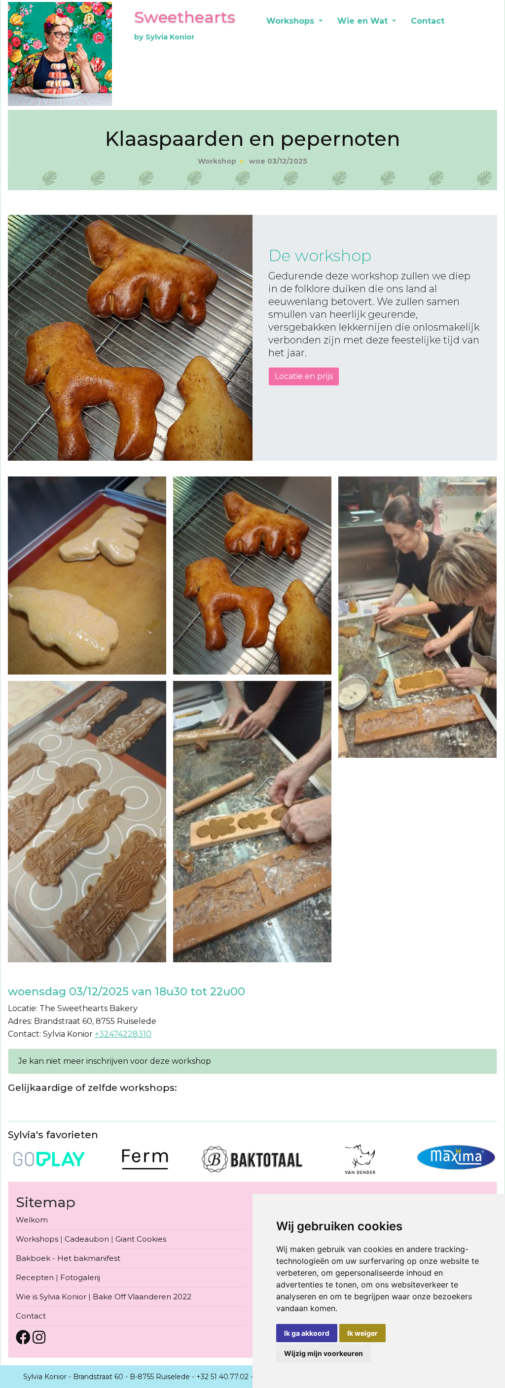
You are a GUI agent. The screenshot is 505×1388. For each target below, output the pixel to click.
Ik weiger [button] (362, 1333)
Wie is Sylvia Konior (51, 1296)
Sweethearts (184, 17)
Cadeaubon (87, 1239)
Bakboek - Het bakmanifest (68, 1258)
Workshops (291, 21)
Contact (427, 21)
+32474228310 (123, 1034)
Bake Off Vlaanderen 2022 (142, 1296)
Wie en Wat (363, 21)
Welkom (32, 1219)
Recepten (35, 1277)
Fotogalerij (80, 1277)
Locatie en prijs (304, 376)
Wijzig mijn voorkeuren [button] (323, 1353)
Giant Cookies (140, 1239)
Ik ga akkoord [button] (306, 1333)
